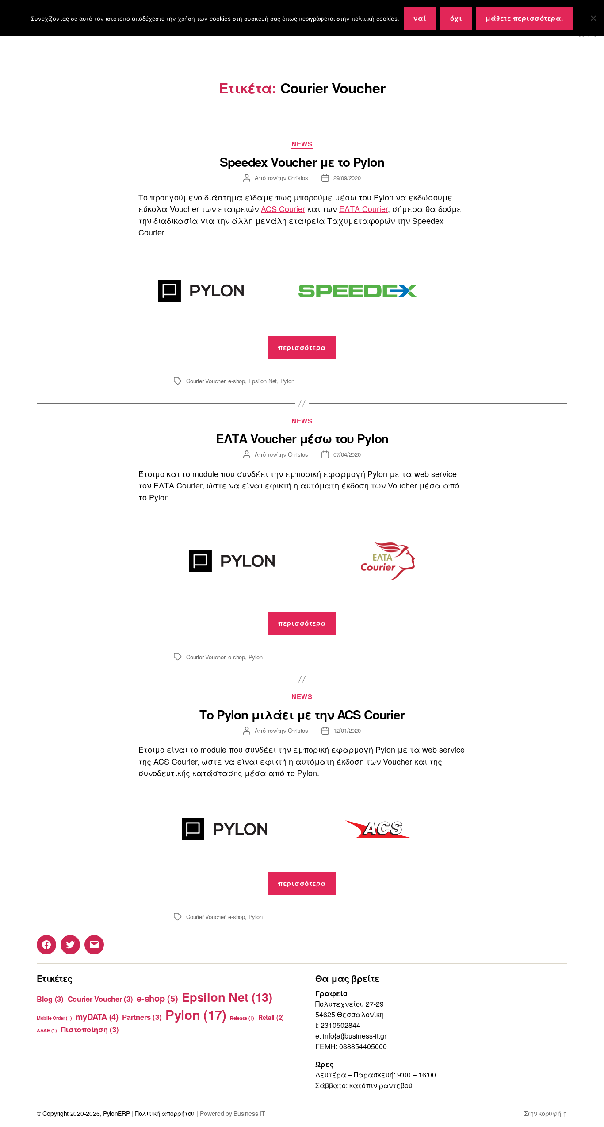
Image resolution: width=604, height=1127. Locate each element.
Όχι (456, 18)
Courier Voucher (205, 381)
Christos (298, 177)
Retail (271, 1017)
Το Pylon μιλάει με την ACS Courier (301, 714)
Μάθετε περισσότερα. (524, 18)
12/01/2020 (347, 730)
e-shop (236, 381)
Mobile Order (54, 1018)
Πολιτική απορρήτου (165, 1113)
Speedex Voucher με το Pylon (302, 162)
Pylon (287, 381)
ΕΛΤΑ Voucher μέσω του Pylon (302, 438)
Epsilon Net (262, 381)
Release (242, 1018)
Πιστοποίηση (90, 1029)
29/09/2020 (347, 177)
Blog (50, 998)
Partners (141, 1017)
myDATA (97, 1017)
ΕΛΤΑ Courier (363, 208)
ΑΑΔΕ (47, 1030)
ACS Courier (283, 208)
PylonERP (116, 1113)
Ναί (420, 18)
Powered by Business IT (232, 1113)
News (301, 144)
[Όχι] (593, 18)
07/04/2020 (347, 454)
